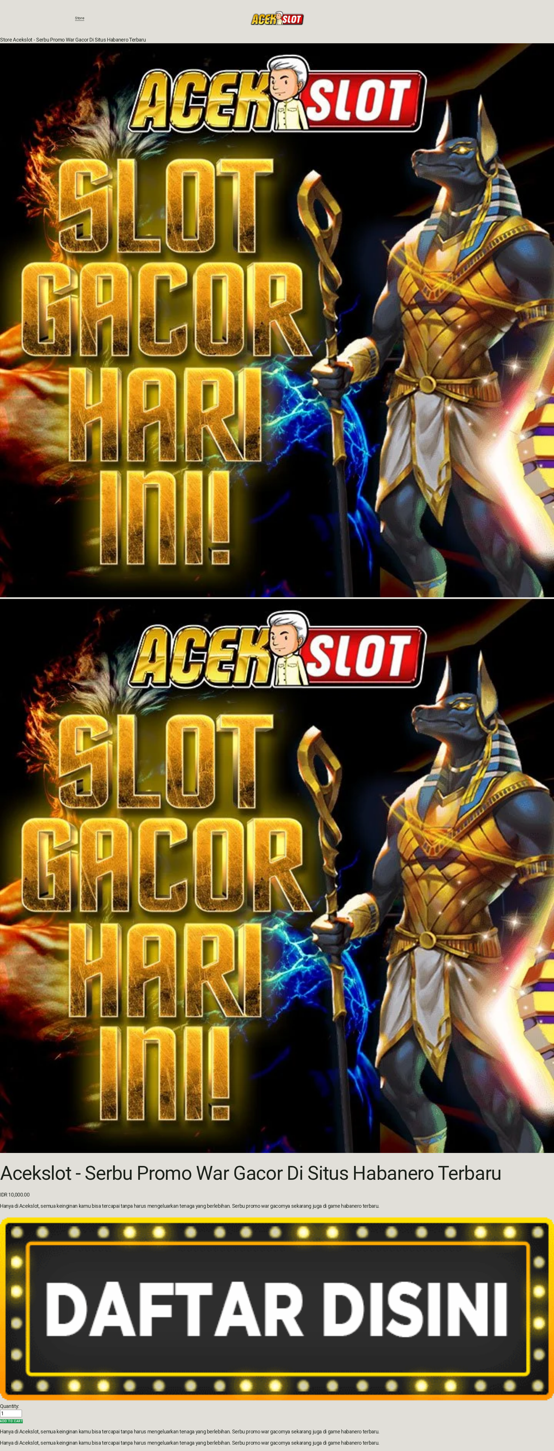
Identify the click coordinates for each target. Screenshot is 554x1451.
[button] (11, 1421)
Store (79, 18)
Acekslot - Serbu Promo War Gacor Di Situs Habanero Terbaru (79, 40)
